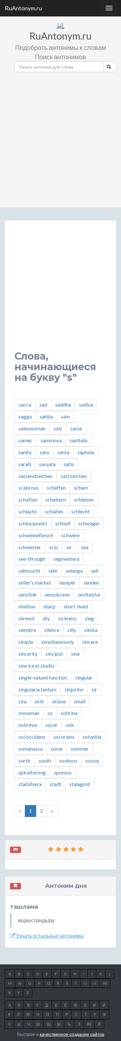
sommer (80, 749)
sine (75, 654)
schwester (29, 547)
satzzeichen (74, 476)
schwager (89, 523)
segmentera (66, 559)
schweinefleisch (35, 535)
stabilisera (30, 784)
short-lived (76, 606)
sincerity (27, 654)
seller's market (34, 582)
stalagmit (79, 784)
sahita (46, 416)
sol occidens (31, 737)
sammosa (51, 440)
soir (70, 725)
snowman (28, 713)
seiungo (74, 570)
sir (94, 689)
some (57, 749)
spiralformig (32, 772)
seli (94, 570)
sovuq (92, 760)
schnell (62, 523)
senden (91, 582)
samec (25, 440)
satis (69, 464)
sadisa (86, 404)
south (45, 760)
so (50, 713)
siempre (27, 630)
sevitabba (89, 594)
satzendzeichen (35, 476)
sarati (24, 464)
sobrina (69, 713)
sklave (59, 701)
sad (43, 404)
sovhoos (68, 760)
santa (63, 452)
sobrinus (27, 725)
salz (58, 428)
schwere (70, 535)
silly (71, 630)
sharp (49, 606)
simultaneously (57, 642)
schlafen (54, 511)
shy (46, 618)
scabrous (28, 487)
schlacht (27, 511)
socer (51, 725)
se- (69, 547)
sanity (25, 452)
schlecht (80, 511)
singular (84, 677)
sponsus (63, 772)
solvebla (92, 737)
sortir (24, 760)
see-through (31, 559)
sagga (25, 416)
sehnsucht (29, 570)
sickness (67, 618)
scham (81, 487)
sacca (25, 404)
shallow (26, 606)
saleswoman (31, 428)
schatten (27, 499)
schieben (84, 499)
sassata (47, 464)
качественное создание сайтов (72, 1034)
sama (76, 428)
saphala (85, 452)
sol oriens (64, 737)
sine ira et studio (36, 665)
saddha (63, 404)
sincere (90, 642)
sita (22, 701)
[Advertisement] (60, 137)
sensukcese (57, 594)
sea (84, 547)
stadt (55, 784)
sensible (27, 594)
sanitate (78, 440)
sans (44, 452)
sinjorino (74, 689)
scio (53, 547)
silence (51, 630)
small (80, 701)
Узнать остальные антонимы (49, 936)
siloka (90, 630)
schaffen (56, 487)
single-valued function (42, 677)
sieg (89, 618)
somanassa (30, 749)
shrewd (26, 618)
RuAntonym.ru (23, 8)
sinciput (54, 654)
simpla (25, 642)
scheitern (55, 499)
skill (39, 701)
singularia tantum (37, 689)
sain (65, 416)
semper (67, 582)
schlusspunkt (32, 523)
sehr (53, 570)
